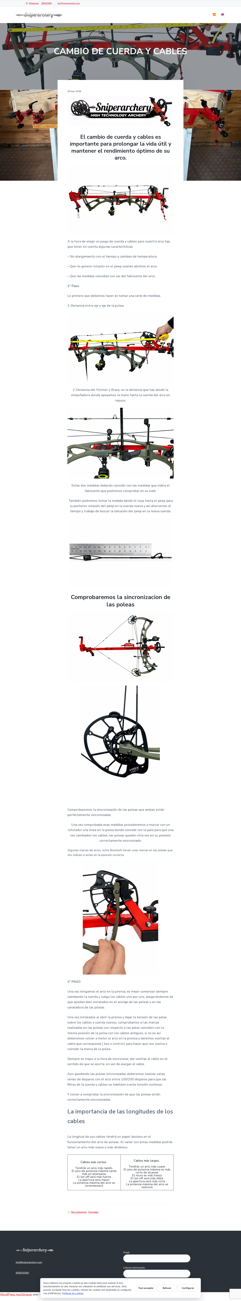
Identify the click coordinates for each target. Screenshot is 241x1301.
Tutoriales (93, 1212)
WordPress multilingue (16, 1294)
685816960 (46, 3)
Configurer (188, 1288)
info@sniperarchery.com (69, 3)
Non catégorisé (79, 1212)
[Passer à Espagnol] (214, 15)
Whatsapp (34, 3)
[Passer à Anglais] (222, 15)
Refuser (167, 1288)
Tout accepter (146, 1288)
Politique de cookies (72, 1293)
